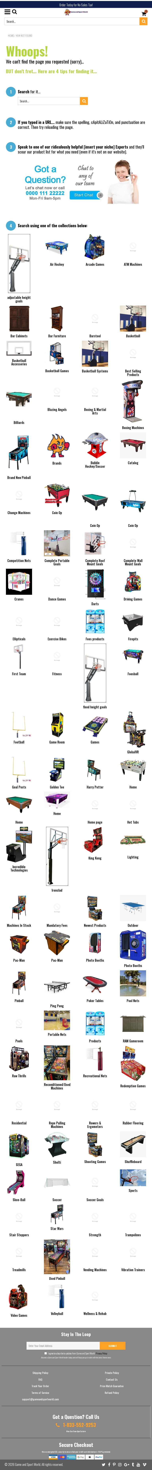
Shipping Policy (40, 1373)
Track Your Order (40, 1386)
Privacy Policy (101, 1353)
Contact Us (112, 1379)
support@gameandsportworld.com (40, 1399)
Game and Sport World (27, 1464)
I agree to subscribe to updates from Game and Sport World (77, 1353)
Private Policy (112, 1373)
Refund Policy (112, 1393)
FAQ (40, 1379)
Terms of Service (40, 1393)
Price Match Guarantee (112, 1386)
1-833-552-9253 (79, 1424)
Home (11, 35)
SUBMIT (112, 1346)
